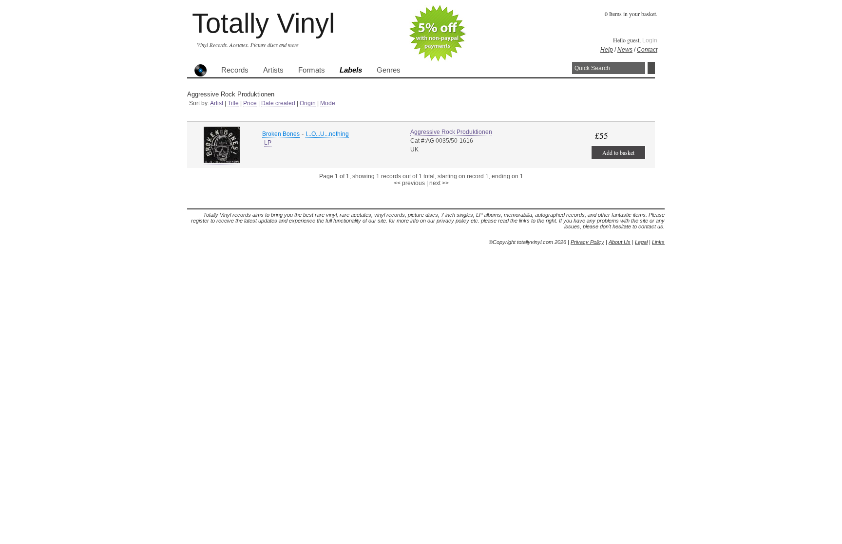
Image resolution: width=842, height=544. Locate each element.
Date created (278, 103)
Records (235, 70)
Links (658, 242)
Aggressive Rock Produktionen (451, 132)
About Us (620, 242)
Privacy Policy (587, 242)
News (624, 49)
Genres (389, 70)
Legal (641, 242)
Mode (327, 103)
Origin (308, 103)
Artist (216, 103)
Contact (647, 49)
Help (606, 49)
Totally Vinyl (263, 23)
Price (250, 103)
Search (651, 68)
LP (267, 142)
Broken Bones (281, 134)
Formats (311, 70)
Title (233, 103)
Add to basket (618, 152)
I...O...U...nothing (327, 134)
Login (649, 40)
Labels (351, 70)
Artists (273, 70)
